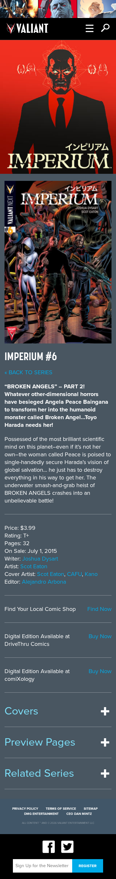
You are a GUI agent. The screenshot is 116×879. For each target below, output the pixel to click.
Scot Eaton (33, 566)
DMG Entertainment (41, 814)
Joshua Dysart (40, 558)
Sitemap (91, 809)
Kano (91, 574)
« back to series (29, 372)
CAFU (74, 574)
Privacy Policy (25, 809)
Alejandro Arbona (44, 581)
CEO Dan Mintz (79, 814)
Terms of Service (61, 809)
